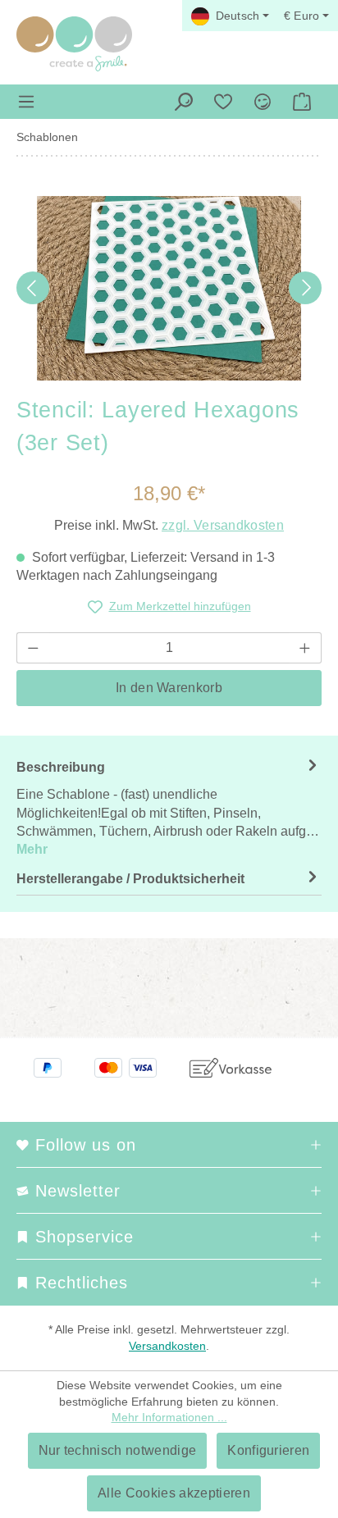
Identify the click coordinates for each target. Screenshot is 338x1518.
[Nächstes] (305, 287)
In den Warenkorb (169, 688)
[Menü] (26, 101)
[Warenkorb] (302, 101)
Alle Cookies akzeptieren (174, 1493)
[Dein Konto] (262, 101)
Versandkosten (167, 1345)
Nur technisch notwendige (118, 1450)
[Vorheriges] (32, 287)
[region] (169, 288)
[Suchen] (183, 101)
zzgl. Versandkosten (223, 525)
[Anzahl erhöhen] (305, 647)
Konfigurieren (268, 1450)
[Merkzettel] (223, 101)
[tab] (169, 808)
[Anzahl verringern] (32, 647)
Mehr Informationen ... (169, 1417)
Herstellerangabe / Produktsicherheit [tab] (130, 879)
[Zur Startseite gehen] (74, 43)
